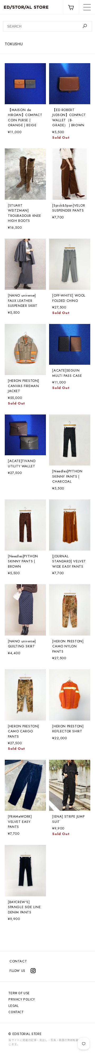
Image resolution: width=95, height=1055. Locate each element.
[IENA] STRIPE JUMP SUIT (68, 819)
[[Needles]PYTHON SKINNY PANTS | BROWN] (25, 525)
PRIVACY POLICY (21, 999)
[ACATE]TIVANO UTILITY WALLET (22, 463)
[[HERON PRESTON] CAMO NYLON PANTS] (69, 609)
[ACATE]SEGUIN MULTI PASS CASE (67, 373)
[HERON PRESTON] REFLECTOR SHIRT (67, 729)
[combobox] (47, 26)
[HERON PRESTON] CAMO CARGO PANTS (23, 731)
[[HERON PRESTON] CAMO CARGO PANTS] (25, 694)
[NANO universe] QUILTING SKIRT (22, 644)
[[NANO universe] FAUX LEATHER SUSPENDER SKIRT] (25, 264)
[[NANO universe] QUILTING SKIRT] (25, 609)
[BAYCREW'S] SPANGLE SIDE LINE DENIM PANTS (24, 907)
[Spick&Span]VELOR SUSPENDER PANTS (68, 208)
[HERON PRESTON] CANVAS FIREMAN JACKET (23, 385)
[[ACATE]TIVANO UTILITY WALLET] (25, 435)
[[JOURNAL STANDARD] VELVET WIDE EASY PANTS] (69, 525)
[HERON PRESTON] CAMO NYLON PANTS (67, 646)
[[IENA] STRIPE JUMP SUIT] (69, 785)
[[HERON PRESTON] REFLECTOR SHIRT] (69, 694)
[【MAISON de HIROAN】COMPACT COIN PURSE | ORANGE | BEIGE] (25, 83)
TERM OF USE (19, 993)
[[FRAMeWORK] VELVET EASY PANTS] (25, 785)
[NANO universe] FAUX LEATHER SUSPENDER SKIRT (22, 300)
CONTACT (18, 961)
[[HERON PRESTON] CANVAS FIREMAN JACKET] (25, 349)
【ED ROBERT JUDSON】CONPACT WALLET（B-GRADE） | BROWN (69, 117)
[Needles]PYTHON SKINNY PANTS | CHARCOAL (67, 476)
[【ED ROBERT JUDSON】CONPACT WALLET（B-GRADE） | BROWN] (69, 83)
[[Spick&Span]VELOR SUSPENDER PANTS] (69, 173)
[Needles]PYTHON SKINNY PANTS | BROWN (23, 561)
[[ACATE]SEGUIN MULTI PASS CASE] (69, 344)
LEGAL (13, 1005)
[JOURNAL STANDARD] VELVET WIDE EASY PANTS (69, 561)
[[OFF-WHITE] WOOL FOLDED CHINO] (69, 264)
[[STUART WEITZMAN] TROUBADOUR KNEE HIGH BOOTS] (25, 173)
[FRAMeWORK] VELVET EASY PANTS (20, 821)
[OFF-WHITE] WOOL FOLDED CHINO (69, 298)
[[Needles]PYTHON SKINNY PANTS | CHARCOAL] (69, 440)
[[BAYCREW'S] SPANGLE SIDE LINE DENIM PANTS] (25, 870)
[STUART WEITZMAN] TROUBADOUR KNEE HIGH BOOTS (24, 213)
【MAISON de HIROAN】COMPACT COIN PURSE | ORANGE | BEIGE (25, 117)
